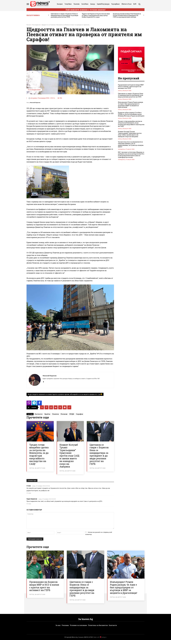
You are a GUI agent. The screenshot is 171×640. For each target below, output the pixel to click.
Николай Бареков (35, 102)
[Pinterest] (46, 407)
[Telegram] (65, 407)
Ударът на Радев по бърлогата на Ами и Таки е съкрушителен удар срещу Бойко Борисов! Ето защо (96, 15)
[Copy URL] (69, 407)
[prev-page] (48, 15)
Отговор (29, 493)
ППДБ (71, 414)
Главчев (55, 414)
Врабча (47, 414)
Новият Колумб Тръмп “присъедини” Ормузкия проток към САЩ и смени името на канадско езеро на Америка (69, 455)
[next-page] (143, 15)
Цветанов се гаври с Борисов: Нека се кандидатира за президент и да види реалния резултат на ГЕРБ (64, 15)
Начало (29, 25)
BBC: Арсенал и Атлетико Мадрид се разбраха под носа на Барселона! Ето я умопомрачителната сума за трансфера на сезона (131, 154)
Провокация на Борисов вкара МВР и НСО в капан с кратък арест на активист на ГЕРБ (131, 86)
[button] (139, 4)
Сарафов (79, 414)
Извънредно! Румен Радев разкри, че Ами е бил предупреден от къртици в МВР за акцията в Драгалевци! (130, 104)
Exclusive (39, 414)
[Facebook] (43, 381)
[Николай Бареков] (35, 380)
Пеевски (64, 414)
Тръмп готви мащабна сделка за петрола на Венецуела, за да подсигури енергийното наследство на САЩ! (39, 454)
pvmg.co (104, 637)
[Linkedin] (56, 407)
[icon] (29, 403)
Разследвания (36, 25)
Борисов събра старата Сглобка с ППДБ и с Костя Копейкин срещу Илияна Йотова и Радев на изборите (131, 114)
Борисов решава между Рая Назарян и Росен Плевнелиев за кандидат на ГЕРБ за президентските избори (127, 15)
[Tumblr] (60, 407)
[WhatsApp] (51, 407)
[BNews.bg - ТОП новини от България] (40, 4)
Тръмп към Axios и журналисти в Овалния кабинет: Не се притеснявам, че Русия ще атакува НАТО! (130, 144)
